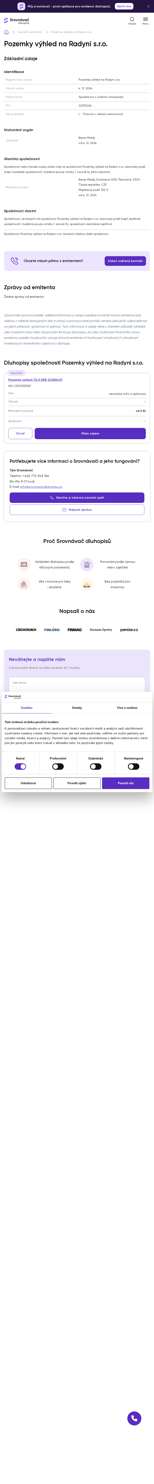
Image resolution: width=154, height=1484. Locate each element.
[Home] (6, 32)
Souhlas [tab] (26, 707)
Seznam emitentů (30, 32)
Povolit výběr (77, 783)
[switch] (58, 766)
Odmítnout (28, 783)
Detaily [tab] (77, 707)
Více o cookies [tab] (127, 707)
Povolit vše (126, 783)
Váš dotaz (19, 682)
